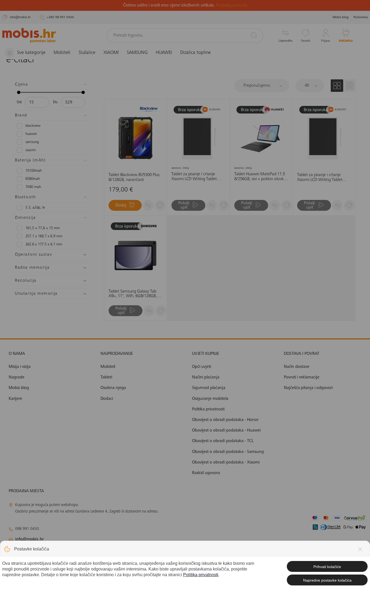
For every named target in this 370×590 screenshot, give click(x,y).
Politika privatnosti (200, 574)
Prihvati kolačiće (327, 567)
